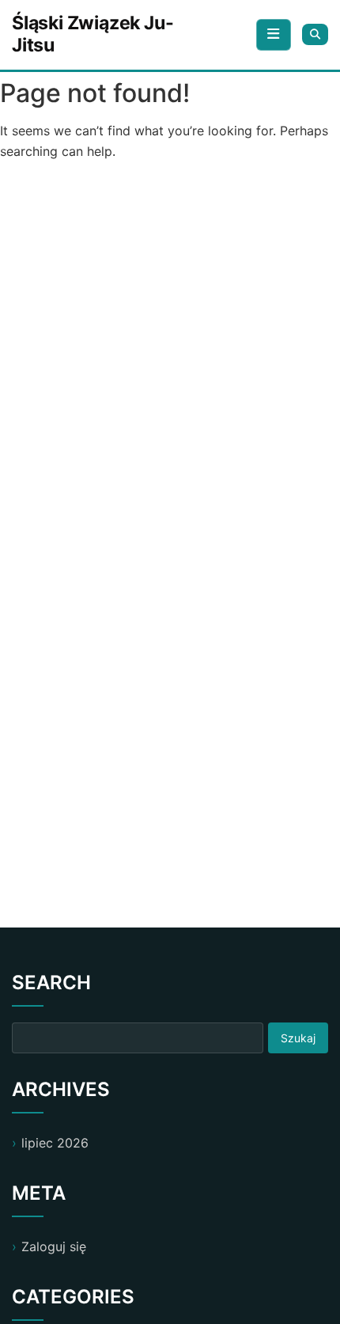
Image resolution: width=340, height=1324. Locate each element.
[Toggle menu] (273, 35)
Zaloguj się (53, 1246)
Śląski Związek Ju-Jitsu (92, 34)
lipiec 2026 (55, 1143)
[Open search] (315, 34)
